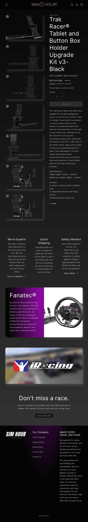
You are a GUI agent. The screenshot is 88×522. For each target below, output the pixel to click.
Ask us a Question (15, 276)
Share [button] (54, 203)
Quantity (52, 92)
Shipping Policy (38, 442)
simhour (46, 515)
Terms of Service (39, 437)
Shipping (52, 83)
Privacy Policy (38, 452)
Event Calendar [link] (44, 416)
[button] (6, 4)
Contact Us (37, 457)
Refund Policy (38, 447)
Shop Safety (69, 273)
